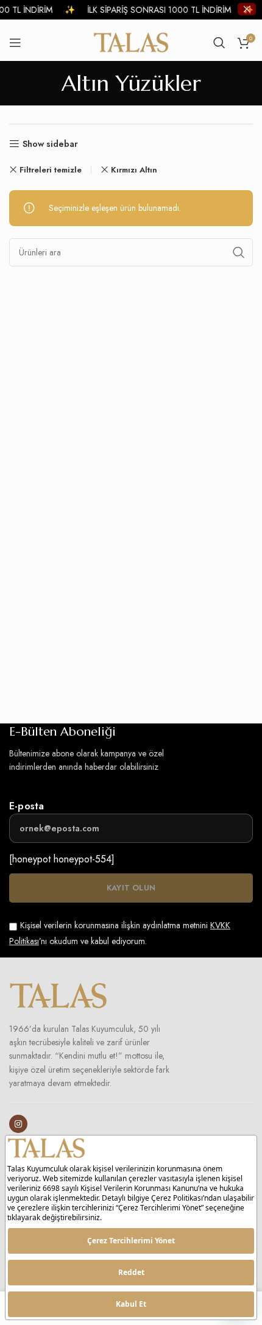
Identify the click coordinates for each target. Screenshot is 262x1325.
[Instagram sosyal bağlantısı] (18, 1124)
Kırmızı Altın (134, 170)
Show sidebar (50, 144)
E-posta (26, 806)
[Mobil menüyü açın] (15, 42)
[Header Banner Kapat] (247, 9)
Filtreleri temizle (50, 170)
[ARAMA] (239, 252)
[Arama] (219, 42)
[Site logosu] (131, 41)
